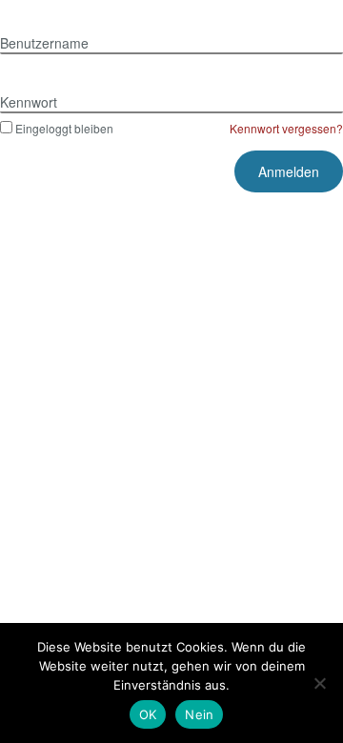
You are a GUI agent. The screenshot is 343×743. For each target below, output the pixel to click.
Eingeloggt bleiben (64, 128)
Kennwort (28, 101)
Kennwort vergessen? (286, 128)
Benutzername (44, 42)
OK (148, 714)
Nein (199, 714)
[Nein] (319, 683)
